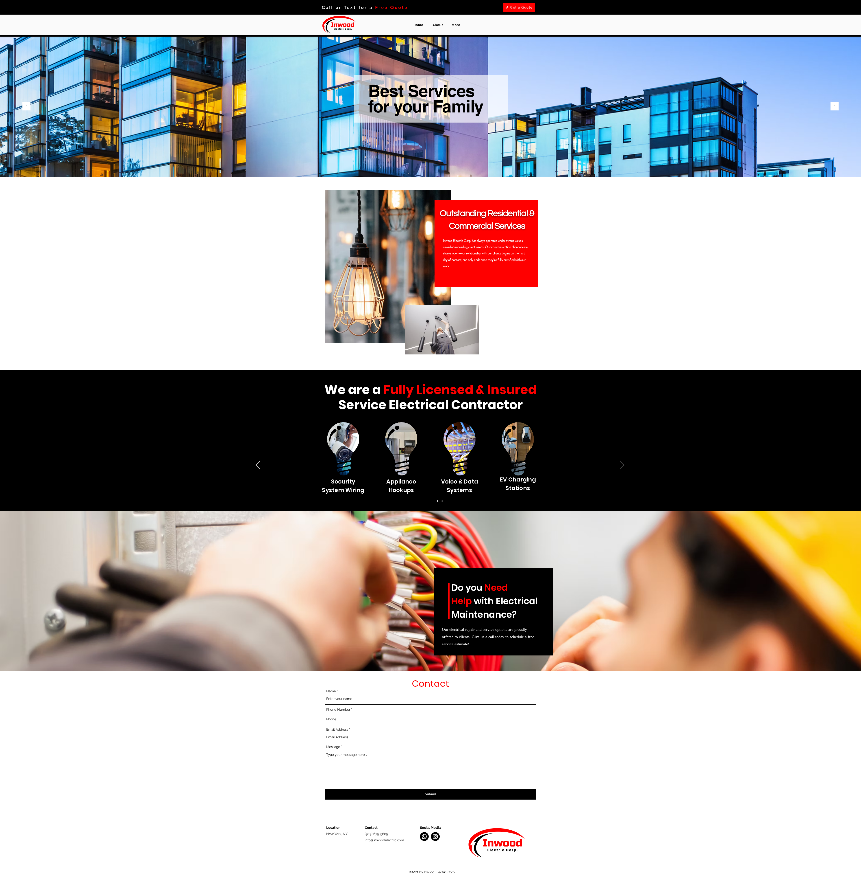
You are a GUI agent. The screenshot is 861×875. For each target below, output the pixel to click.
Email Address (337, 729)
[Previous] (26, 106)
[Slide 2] (442, 501)
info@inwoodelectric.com (384, 840)
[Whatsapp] (424, 836)
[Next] (835, 106)
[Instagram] (435, 836)
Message (333, 747)
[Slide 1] (437, 501)
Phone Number (338, 709)
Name (331, 691)
